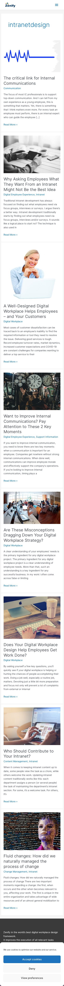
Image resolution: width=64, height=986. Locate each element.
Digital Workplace (13, 321)
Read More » (10, 124)
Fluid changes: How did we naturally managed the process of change (29, 861)
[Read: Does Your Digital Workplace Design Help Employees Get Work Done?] (32, 617)
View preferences (32, 978)
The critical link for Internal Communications (29, 81)
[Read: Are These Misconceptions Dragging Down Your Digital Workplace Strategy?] (32, 507)
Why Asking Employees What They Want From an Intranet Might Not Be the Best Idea (31, 184)
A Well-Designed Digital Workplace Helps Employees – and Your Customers (31, 311)
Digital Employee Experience (19, 194)
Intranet (40, 194)
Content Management (16, 761)
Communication (12, 88)
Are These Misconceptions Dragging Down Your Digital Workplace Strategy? (30, 535)
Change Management (15, 871)
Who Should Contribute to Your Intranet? (29, 754)
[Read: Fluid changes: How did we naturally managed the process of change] (32, 831)
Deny (32, 968)
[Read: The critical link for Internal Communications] (32, 56)
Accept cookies (32, 959)
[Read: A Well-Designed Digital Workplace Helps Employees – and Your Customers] (32, 272)
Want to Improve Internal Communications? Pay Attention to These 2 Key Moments (27, 424)
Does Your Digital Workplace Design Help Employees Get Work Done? (31, 650)
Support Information (47, 436)
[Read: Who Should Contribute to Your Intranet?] (32, 726)
